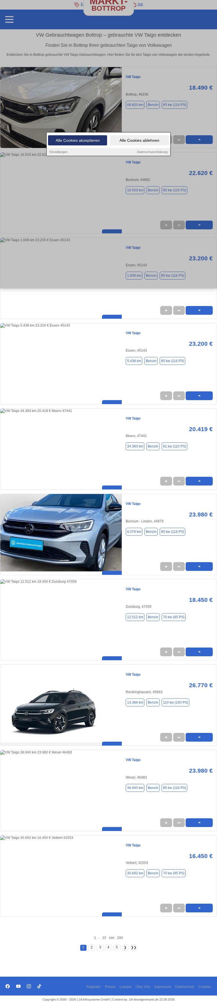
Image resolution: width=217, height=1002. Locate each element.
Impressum (162, 987)
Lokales (126, 987)
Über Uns (143, 987)
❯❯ (133, 947)
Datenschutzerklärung (152, 152)
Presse (110, 987)
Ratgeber (93, 987)
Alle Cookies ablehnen (139, 140)
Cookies (204, 987)
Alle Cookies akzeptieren (78, 140)
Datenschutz (184, 987)
